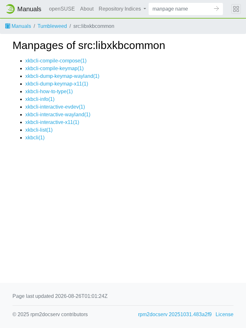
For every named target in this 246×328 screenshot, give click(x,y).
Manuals (20, 26)
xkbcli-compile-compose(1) (55, 60)
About (87, 9)
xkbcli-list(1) (39, 130)
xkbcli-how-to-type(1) (49, 91)
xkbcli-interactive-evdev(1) (55, 107)
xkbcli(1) (35, 137)
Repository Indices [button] (120, 9)
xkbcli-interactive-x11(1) (52, 122)
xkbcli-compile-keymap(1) (54, 68)
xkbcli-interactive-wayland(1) (57, 114)
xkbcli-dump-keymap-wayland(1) (62, 76)
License (225, 314)
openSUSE (62, 9)
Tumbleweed (52, 26)
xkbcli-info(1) (39, 99)
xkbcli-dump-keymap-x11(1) (56, 83)
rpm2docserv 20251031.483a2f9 (175, 314)
